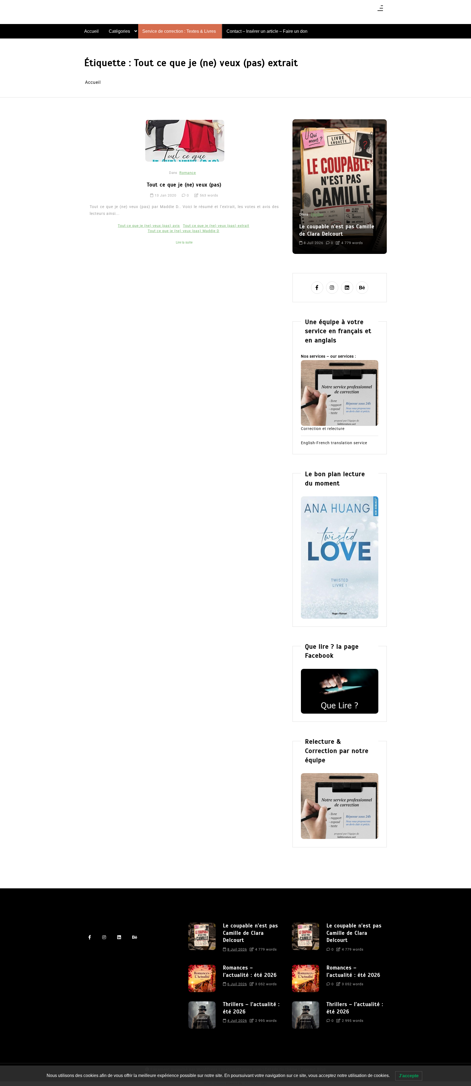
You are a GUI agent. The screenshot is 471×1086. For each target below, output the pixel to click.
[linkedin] (347, 287)
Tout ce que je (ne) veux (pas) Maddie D (183, 231)
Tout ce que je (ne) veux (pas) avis (149, 226)
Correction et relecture (323, 428)
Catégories (119, 31)
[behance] (362, 287)
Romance (187, 173)
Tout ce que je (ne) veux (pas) (184, 185)
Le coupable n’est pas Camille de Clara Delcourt (337, 230)
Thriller (317, 214)
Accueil (91, 31)
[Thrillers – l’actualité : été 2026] (202, 1015)
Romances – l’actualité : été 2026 (250, 971)
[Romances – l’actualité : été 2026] (202, 978)
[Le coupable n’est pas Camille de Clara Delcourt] (202, 939)
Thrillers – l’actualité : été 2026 (251, 1008)
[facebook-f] (317, 287)
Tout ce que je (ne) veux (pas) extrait (216, 226)
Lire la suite (184, 242)
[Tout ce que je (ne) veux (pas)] (185, 140)
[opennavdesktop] (380, 10)
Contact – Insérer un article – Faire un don (267, 31)
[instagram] (332, 287)
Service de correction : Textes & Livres (179, 31)
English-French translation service (334, 443)
